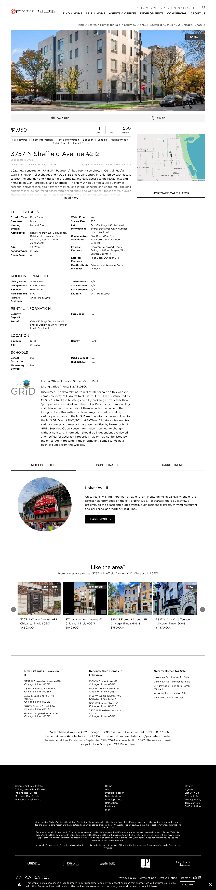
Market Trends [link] (81, 143)
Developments (152, 13)
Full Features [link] (20, 139)
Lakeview (51, 164)
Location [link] (88, 139)
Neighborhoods (114, 796)
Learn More (99, 519)
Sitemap (185, 878)
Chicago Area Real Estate (30, 789)
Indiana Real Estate (26, 792)
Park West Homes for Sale (169, 697)
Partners (110, 806)
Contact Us (191, 796)
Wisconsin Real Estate (28, 799)
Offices (189, 786)
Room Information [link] (42, 139)
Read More (71, 197)
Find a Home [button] (72, 13)
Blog (108, 809)
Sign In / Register (183, 7)
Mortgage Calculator (171, 193)
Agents (189, 789)
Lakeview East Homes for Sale (171, 677)
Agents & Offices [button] (123, 13)
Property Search (114, 792)
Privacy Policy (193, 799)
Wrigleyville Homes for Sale (170, 693)
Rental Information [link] (68, 139)
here (154, 886)
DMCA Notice (193, 806)
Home (108, 786)
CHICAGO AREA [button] (149, 7)
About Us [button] (197, 13)
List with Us (192, 792)
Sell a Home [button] (95, 13)
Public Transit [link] (61, 143)
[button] (171, 157)
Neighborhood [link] (120, 139)
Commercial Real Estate (29, 786)
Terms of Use (192, 803)
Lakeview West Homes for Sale (172, 681)
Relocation (111, 803)
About (109, 789)
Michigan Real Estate (27, 796)
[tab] (43, 465)
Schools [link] (102, 139)
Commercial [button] (177, 13)
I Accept (187, 884)
